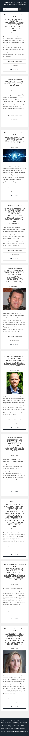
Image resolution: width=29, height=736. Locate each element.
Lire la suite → (14, 69)
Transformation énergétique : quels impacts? (14, 84)
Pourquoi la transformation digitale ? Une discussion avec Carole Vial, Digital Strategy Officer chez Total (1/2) (14, 638)
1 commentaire (15, 191)
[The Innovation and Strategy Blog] (14, 3)
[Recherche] (20, 9)
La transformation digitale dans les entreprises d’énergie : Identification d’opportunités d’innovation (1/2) (14, 276)
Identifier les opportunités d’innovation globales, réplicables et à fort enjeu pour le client (14, 445)
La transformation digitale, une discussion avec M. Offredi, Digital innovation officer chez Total (14, 361)
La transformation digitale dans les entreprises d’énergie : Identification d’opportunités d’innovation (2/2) (14, 213)
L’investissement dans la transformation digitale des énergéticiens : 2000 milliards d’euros (14, 23)
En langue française (9, 14)
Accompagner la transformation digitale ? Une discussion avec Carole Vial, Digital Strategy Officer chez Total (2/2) (14, 574)
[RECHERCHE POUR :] (10, 9)
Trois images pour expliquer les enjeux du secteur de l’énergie (14, 140)
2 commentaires (15, 65)
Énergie (16, 14)
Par (15, 61)
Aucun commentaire (15, 254)
